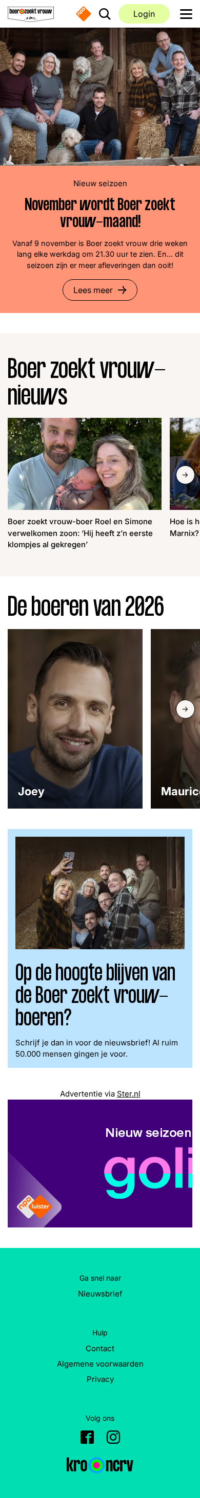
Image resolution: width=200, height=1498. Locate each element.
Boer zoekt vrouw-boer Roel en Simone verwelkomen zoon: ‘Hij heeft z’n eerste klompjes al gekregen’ (80, 533)
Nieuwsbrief (100, 1294)
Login (144, 14)
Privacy (100, 1379)
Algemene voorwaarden (100, 1364)
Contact (100, 1348)
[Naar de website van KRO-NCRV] (100, 1465)
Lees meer (93, 290)
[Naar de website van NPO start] (83, 13)
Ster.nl (129, 1094)
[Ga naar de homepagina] (31, 13)
